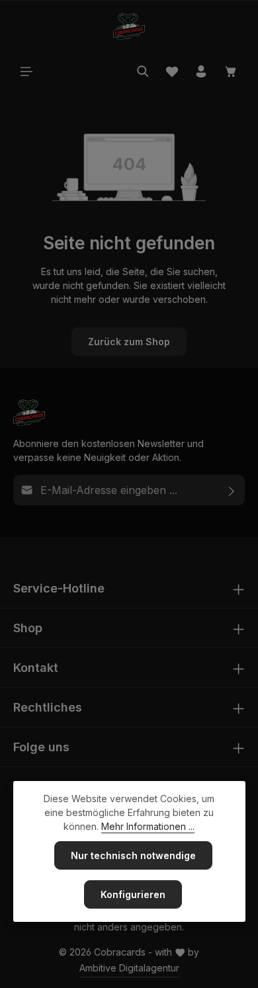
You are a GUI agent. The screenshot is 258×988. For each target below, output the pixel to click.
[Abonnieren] (232, 490)
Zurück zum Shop (129, 341)
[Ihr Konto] (201, 71)
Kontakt (35, 668)
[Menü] (26, 71)
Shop (27, 628)
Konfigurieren (133, 894)
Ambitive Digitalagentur (129, 967)
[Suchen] (143, 71)
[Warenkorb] (231, 71)
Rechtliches (47, 707)
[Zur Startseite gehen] (129, 26)
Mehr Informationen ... (147, 826)
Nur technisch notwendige (133, 855)
